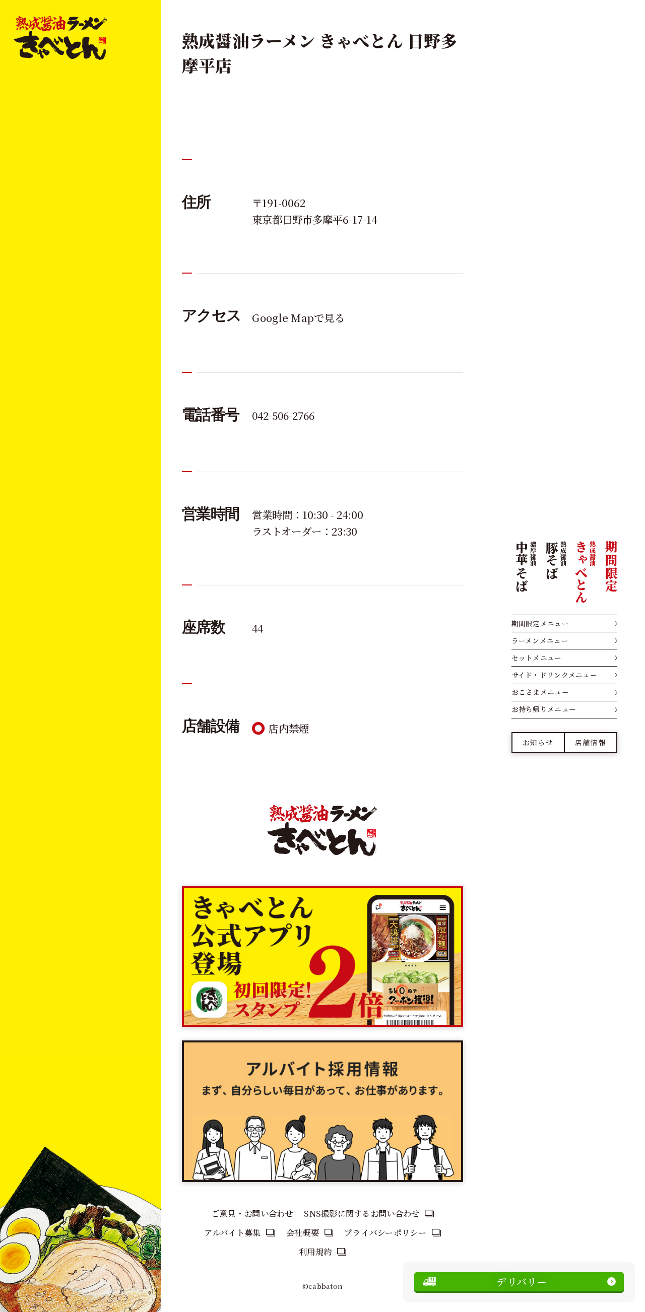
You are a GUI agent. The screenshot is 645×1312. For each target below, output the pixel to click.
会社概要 (302, 1232)
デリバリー (521, 1281)
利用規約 (315, 1251)
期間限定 (611, 566)
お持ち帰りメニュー (543, 709)
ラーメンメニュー (539, 640)
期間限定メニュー (540, 623)
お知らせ (538, 742)
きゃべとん (584, 571)
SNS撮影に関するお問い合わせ (361, 1213)
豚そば (555, 560)
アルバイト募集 (232, 1232)
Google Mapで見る (298, 317)
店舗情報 (590, 742)
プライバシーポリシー (385, 1232)
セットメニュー (536, 657)
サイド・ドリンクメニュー (554, 675)
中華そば (525, 566)
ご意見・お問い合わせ (252, 1213)
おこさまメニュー (540, 692)
